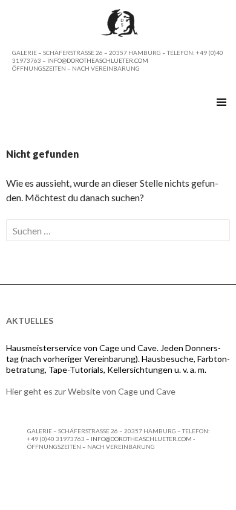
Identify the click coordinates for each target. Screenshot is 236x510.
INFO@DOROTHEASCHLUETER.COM (97, 60)
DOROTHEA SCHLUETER (67, 102)
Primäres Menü (221, 102)
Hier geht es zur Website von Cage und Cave (90, 391)
